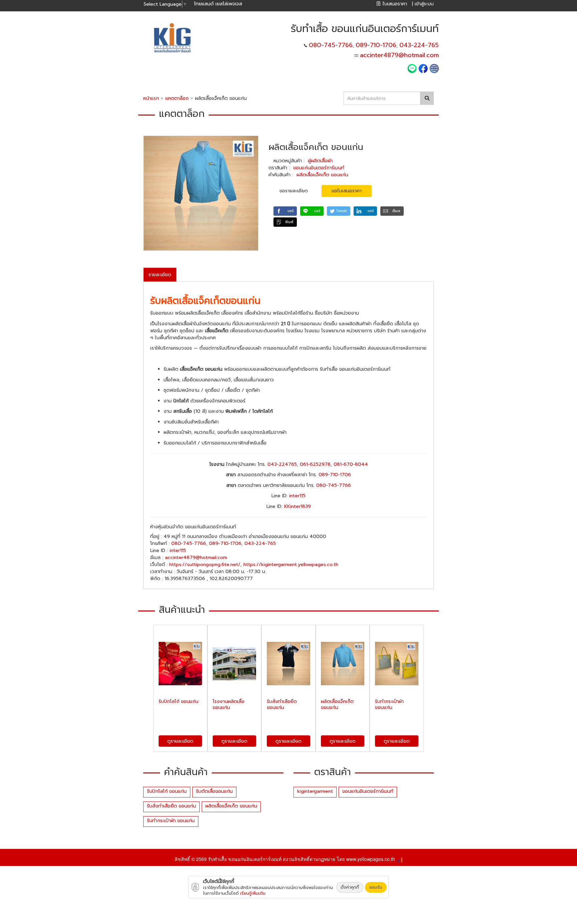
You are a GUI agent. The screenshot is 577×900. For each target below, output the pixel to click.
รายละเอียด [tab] (160, 274)
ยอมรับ (375, 887)
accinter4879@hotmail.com (399, 55)
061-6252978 (315, 464)
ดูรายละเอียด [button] (180, 741)
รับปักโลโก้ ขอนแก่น (167, 791)
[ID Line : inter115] (412, 67)
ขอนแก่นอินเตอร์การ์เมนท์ (318, 167)
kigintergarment (315, 791)
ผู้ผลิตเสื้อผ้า (320, 160)
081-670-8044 (351, 464)
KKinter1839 (297, 506)
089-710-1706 (376, 45)
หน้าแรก (151, 98)
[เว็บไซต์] (434, 67)
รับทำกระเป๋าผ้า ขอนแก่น (171, 820)
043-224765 (282, 464)
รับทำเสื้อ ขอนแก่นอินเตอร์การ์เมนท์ (244, 859)
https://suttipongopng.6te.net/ (204, 564)
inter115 (297, 495)
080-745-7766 (331, 45)
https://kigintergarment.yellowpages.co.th (290, 564)
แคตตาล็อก (177, 98)
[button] (285, 211)
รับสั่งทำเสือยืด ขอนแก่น (171, 805)
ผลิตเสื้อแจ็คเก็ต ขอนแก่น (322, 174)
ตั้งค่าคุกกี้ (350, 887)
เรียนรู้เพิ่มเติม (252, 893)
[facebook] (423, 67)
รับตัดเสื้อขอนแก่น (214, 791)
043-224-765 (419, 45)
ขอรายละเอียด (293, 190)
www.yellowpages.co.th (370, 859)
